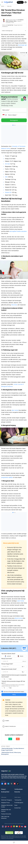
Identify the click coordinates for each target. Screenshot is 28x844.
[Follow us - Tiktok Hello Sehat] (18, 784)
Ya (4, 679)
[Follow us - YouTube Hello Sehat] (15, 784)
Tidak (10, 679)
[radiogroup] (14, 656)
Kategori (3, 789)
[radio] (2, 679)
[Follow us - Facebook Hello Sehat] (2, 784)
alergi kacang (18, 618)
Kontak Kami (17, 808)
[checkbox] (2, 691)
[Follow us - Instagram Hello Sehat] (5, 784)
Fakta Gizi (9, 6)
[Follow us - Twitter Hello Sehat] (11, 784)
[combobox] (23, 666)
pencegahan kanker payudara (18, 231)
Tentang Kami (17, 800)
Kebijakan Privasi (5, 802)
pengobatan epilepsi (7, 477)
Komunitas (17, 791)
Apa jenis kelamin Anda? (8, 653)
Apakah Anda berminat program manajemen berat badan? (13, 676)
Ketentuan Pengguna (6, 800)
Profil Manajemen (18, 802)
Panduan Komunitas (6, 814)
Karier (15, 805)
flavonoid (14, 305)
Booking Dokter (5, 791)
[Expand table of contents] (14, 30)
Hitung (13, 694)
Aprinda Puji (10, 25)
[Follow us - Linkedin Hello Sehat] (8, 784)
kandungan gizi (22, 45)
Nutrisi (2, 6)
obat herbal (20, 601)
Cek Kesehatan (18, 789)
